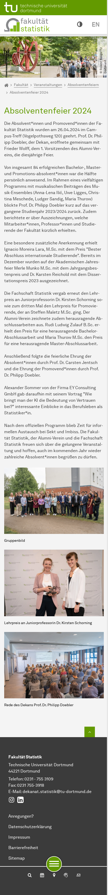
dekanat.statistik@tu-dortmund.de (57, 791)
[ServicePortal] (66, 875)
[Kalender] (42, 875)
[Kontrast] (80, 25)
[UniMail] (78, 875)
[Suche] (30, 875)
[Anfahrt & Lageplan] (54, 875)
